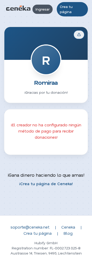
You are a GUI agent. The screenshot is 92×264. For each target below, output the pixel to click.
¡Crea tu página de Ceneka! (46, 183)
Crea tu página (66, 9)
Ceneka (68, 227)
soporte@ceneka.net (30, 227)
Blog (68, 233)
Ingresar (43, 9)
